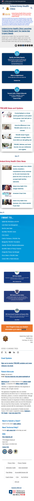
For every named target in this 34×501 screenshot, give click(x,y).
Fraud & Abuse (9, 477)
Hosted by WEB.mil (16, 488)
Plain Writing (9, 472)
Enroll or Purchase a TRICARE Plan (11, 238)
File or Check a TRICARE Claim (10, 255)
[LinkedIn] (14, 353)
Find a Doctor (5, 235)
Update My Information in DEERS (10, 222)
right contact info (11, 430)
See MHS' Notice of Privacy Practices (11, 249)
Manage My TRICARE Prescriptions (11, 242)
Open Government (23, 468)
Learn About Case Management (10, 225)
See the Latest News (7, 228)
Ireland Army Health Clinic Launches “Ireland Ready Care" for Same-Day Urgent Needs (16, 30)
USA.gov (17, 482)
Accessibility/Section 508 (21, 472)
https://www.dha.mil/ (7, 437)
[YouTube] (10, 353)
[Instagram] (18, 353)
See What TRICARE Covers (9, 232)
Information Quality (11, 468)
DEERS (24, 329)
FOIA (17, 477)
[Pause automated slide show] (16, 45)
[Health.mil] (10, 451)
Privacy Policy (11, 463)
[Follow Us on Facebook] (2, 353)
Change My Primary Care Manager (10, 252)
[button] (7, 3)
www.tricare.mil (5, 382)
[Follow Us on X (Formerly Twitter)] (6, 353)
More (16, 156)
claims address (17, 424)
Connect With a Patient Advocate (10, 259)
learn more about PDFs (15, 413)
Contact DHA (5, 447)
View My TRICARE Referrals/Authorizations (13, 245)
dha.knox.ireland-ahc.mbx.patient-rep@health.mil (17, 377)
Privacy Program (22, 463)
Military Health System (21, 384)
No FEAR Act (24, 477)
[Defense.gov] (4, 451)
